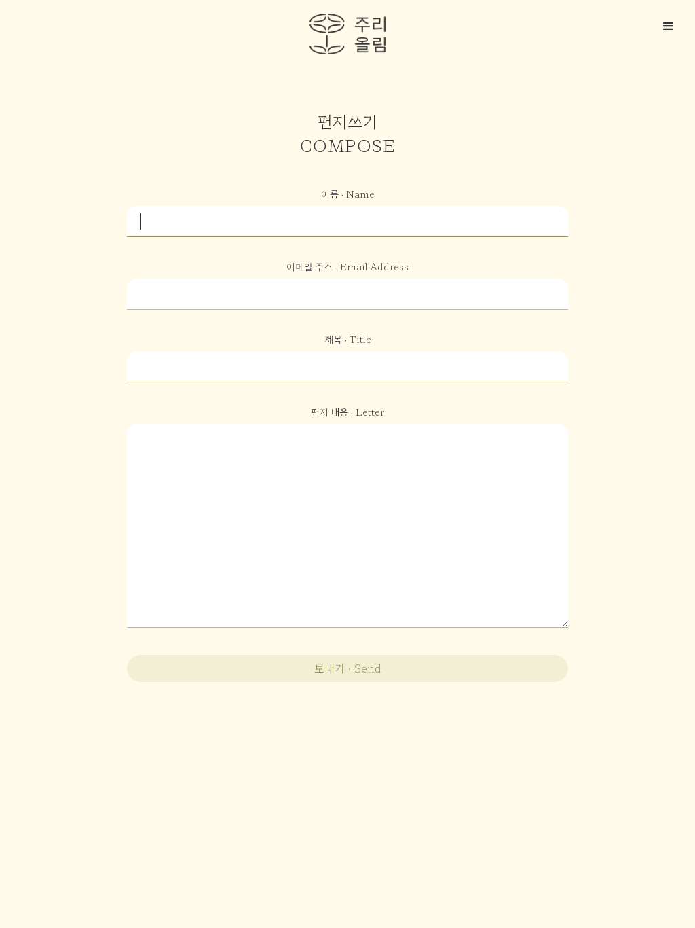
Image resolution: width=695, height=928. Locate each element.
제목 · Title (347, 339)
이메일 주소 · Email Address (347, 266)
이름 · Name (348, 193)
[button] (671, 24)
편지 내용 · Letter (347, 411)
